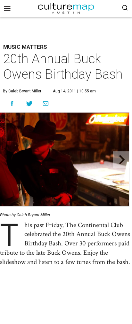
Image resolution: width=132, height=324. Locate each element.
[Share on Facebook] (12, 103)
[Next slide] (121, 159)
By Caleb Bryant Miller (22, 91)
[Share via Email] (46, 103)
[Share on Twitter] (29, 103)
